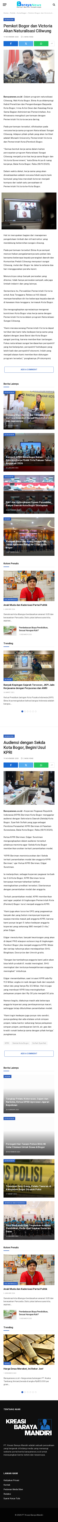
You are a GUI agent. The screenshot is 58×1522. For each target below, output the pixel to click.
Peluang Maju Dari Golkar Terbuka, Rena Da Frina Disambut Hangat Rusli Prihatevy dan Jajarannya (29, 418)
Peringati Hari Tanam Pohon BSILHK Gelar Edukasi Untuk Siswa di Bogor (26, 1146)
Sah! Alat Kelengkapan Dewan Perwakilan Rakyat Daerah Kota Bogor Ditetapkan (28, 504)
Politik (12, 13)
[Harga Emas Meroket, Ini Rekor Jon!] (29, 1349)
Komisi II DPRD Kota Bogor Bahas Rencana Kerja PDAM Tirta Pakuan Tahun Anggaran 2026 (28, 460)
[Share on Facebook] (11, 43)
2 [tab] (25, 711)
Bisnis (7, 1363)
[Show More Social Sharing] (51, 43)
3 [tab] (27, 711)
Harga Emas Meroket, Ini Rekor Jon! (23, 1368)
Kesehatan (9, 19)
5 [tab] (33, 711)
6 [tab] (35, 711)
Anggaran (9, 477)
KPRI (7, 1043)
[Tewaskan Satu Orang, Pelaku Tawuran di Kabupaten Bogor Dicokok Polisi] (29, 1178)
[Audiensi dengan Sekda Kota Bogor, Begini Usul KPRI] (29, 788)
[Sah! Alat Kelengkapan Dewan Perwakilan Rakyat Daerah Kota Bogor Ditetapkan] (29, 494)
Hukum (7, 1076)
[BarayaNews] (29, 4)
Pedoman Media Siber (13, 1489)
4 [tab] (30, 711)
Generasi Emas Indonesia (15, 1203)
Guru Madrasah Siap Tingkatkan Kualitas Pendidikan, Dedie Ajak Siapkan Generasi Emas (28, 1228)
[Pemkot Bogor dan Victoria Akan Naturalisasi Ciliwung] (29, 66)
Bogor (7, 519)
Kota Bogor (22, 13)
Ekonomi (8, 679)
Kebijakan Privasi (11, 1480)
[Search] (53, 4)
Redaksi (7, 1494)
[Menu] (4, 4)
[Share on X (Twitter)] (26, 43)
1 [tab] (22, 711)
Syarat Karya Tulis (12, 1498)
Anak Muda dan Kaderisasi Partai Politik (25, 605)
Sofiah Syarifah (39, 1043)
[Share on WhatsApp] (41, 43)
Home (6, 13)
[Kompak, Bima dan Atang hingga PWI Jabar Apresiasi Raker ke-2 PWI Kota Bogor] (29, 536)
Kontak (7, 1485)
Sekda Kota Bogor (21, 1043)
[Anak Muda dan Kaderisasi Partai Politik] (29, 586)
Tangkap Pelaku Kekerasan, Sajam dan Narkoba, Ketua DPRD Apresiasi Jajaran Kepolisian (27, 1101)
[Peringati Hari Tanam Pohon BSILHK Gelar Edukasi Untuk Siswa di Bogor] (29, 1136)
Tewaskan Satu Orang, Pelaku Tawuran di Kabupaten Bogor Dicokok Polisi (28, 1188)
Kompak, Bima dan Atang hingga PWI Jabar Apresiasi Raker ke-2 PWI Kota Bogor (26, 544)
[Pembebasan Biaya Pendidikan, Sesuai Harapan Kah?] (10, 631)
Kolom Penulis (11, 599)
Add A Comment (29, 369)
